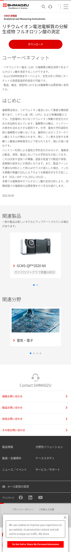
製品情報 (7, 447)
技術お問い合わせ (12, 419)
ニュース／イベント (14, 469)
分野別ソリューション (49, 447)
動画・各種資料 (11, 458)
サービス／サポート (48, 469)
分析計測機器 (10, 16)
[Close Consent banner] (65, 517)
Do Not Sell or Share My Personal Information (35, 544)
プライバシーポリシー (23, 509)
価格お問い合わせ (12, 396)
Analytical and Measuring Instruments (24, 19)
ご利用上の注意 (46, 509)
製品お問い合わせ (12, 407)
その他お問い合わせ (13, 430)
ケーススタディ (45, 458)
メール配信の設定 (18, 486)
